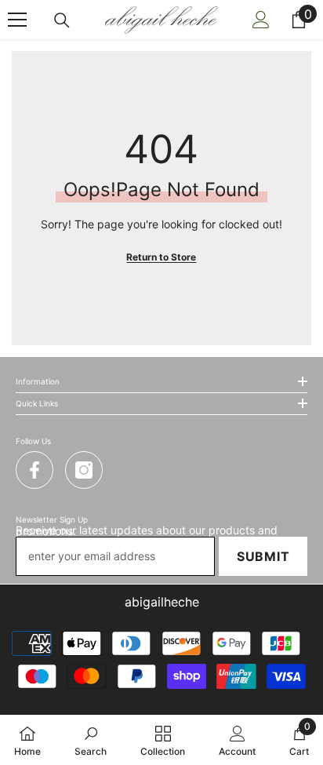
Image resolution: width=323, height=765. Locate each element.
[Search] (62, 20)
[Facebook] (34, 470)
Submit (263, 556)
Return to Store (161, 257)
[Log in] (261, 19)
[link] (90, 740)
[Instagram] (84, 470)
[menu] (17, 19)
